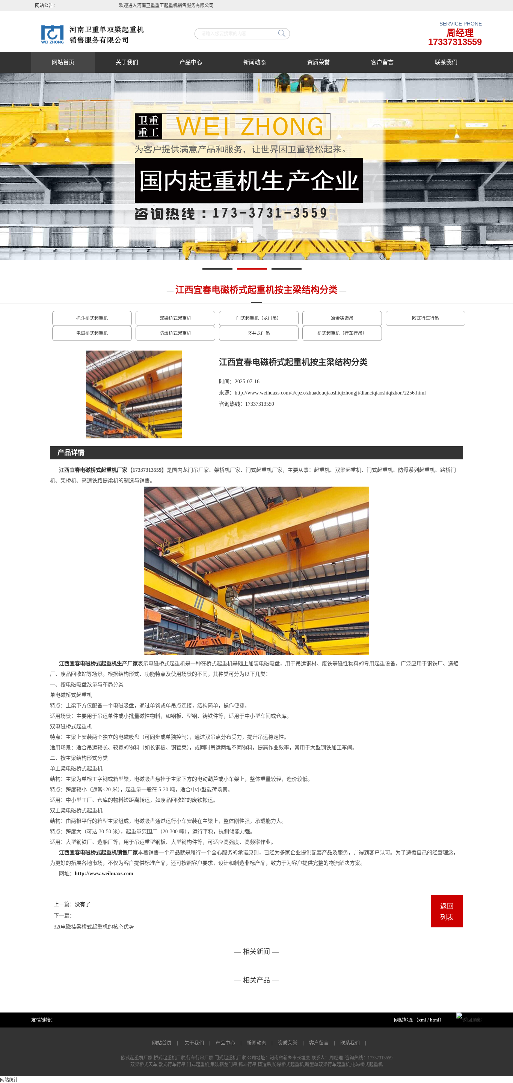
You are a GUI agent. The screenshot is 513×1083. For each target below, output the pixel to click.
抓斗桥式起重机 (92, 318)
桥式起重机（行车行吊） (342, 333)
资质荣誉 (318, 62)
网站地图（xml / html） (419, 1020)
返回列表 (447, 912)
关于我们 (127, 62)
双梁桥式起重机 (175, 318)
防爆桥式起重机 (175, 333)
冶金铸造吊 (342, 318)
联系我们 (446, 62)
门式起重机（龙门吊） (258, 318)
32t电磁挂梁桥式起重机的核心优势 (94, 927)
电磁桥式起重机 (92, 333)
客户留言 (382, 62)
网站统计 (9, 1080)
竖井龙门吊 (258, 333)
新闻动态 (254, 62)
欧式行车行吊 (425, 318)
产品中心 (191, 62)
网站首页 (63, 62)
